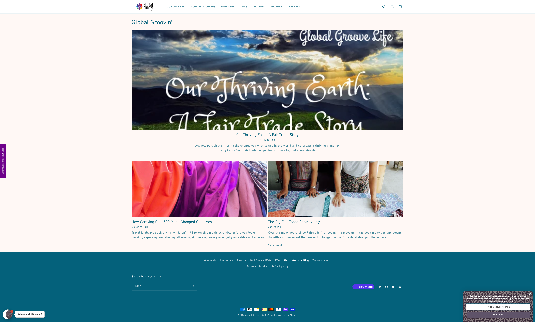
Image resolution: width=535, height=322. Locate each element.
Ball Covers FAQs (260, 260)
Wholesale (210, 260)
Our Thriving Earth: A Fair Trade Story (267, 135)
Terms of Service (257, 266)
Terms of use (321, 260)
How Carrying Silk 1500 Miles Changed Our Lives (172, 222)
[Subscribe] (193, 286)
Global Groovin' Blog (296, 260)
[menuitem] (177, 6)
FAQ (277, 260)
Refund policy (279, 266)
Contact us (226, 260)
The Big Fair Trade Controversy (294, 222)
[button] (384, 7)
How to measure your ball (498, 307)
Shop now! (498, 315)
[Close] (530, 294)
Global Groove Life (254, 315)
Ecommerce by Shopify (286, 315)
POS (267, 315)
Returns (241, 260)
